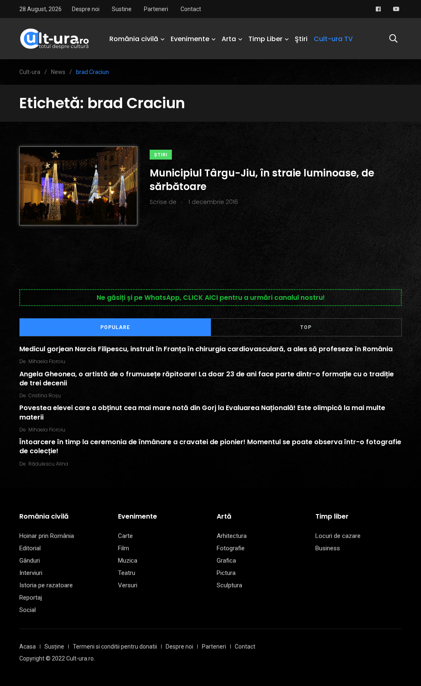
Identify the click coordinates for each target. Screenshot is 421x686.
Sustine (122, 9)
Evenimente (190, 39)
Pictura (226, 573)
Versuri (127, 585)
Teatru (126, 573)
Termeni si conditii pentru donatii (115, 646)
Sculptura (229, 585)
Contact (190, 9)
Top (306, 327)
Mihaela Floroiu (46, 361)
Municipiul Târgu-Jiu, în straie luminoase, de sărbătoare (262, 179)
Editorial (30, 548)
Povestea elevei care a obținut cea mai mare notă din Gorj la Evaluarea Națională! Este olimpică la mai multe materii (202, 412)
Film (123, 548)
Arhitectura (232, 536)
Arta (229, 39)
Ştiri (301, 39)
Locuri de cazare (338, 536)
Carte (125, 536)
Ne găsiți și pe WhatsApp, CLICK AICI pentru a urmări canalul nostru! (211, 297)
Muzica (127, 560)
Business (327, 548)
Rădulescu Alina (48, 463)
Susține (54, 646)
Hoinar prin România (46, 536)
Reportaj (30, 597)
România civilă (133, 39)
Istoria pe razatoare (46, 585)
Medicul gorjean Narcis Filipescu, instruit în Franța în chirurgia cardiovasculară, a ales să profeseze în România (206, 349)
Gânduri (29, 560)
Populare (115, 327)
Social (27, 610)
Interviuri (30, 573)
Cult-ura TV (333, 39)
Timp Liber (265, 39)
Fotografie (231, 548)
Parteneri (156, 9)
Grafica (226, 560)
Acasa (27, 646)
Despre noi (85, 9)
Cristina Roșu (44, 395)
